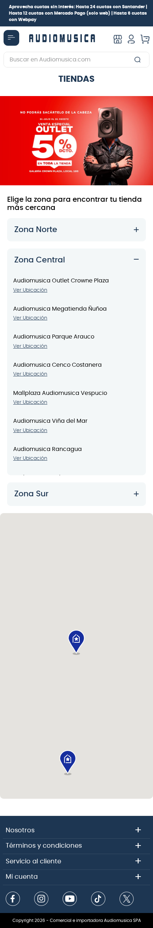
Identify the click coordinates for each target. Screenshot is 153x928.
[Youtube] (70, 899)
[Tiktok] (98, 899)
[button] (76, 643)
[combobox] (76, 59)
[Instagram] (41, 899)
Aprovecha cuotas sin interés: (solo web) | (78, 13)
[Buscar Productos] (138, 59)
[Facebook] (13, 899)
